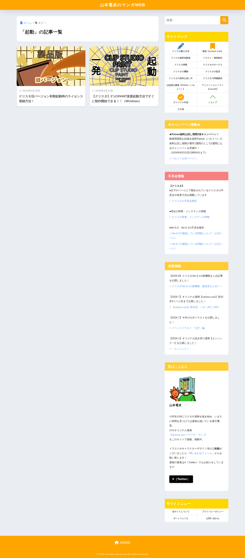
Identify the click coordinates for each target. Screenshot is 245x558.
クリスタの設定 (212, 71)
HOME (125, 543)
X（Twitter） (181, 479)
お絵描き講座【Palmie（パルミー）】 (180, 87)
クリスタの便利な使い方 (181, 78)
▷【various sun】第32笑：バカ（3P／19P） (194, 307)
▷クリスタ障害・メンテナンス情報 (189, 217)
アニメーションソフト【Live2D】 (212, 87)
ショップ (212, 102)
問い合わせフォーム (200, 453)
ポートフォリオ (180, 518)
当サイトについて (180, 511)
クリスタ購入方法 (180, 51)
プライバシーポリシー (212, 511)
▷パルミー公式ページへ (183, 158)
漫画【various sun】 (212, 51)
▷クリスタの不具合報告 (183, 200)
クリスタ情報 (180, 64)
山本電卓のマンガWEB (122, 5)
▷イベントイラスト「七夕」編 (186, 327)
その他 (181, 109)
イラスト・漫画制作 (212, 58)
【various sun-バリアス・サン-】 (188, 434)
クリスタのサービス (212, 64)
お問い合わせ (212, 518)
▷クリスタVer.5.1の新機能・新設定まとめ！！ (195, 286)
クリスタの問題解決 (212, 78)
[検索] (224, 20)
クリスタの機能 (180, 71)
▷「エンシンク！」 (180, 348)
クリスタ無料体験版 (180, 58)
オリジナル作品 (180, 102)
